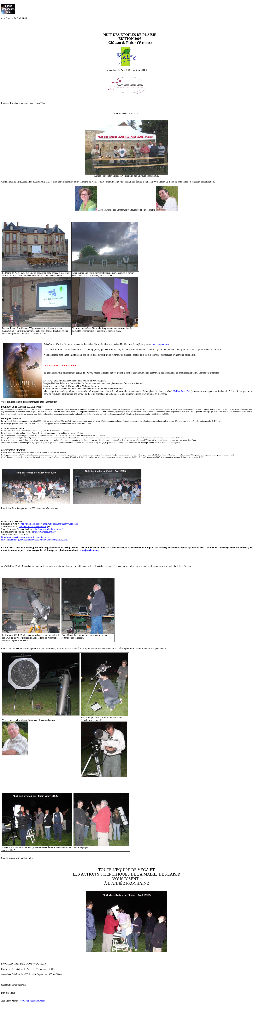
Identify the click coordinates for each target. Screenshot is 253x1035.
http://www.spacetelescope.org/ (33, 526)
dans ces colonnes (160, 344)
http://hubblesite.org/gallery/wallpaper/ (60, 524)
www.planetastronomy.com (32, 1000)
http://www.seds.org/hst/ (44, 531)
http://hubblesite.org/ (30, 524)
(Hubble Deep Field (182, 391)
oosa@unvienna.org (90, 550)
